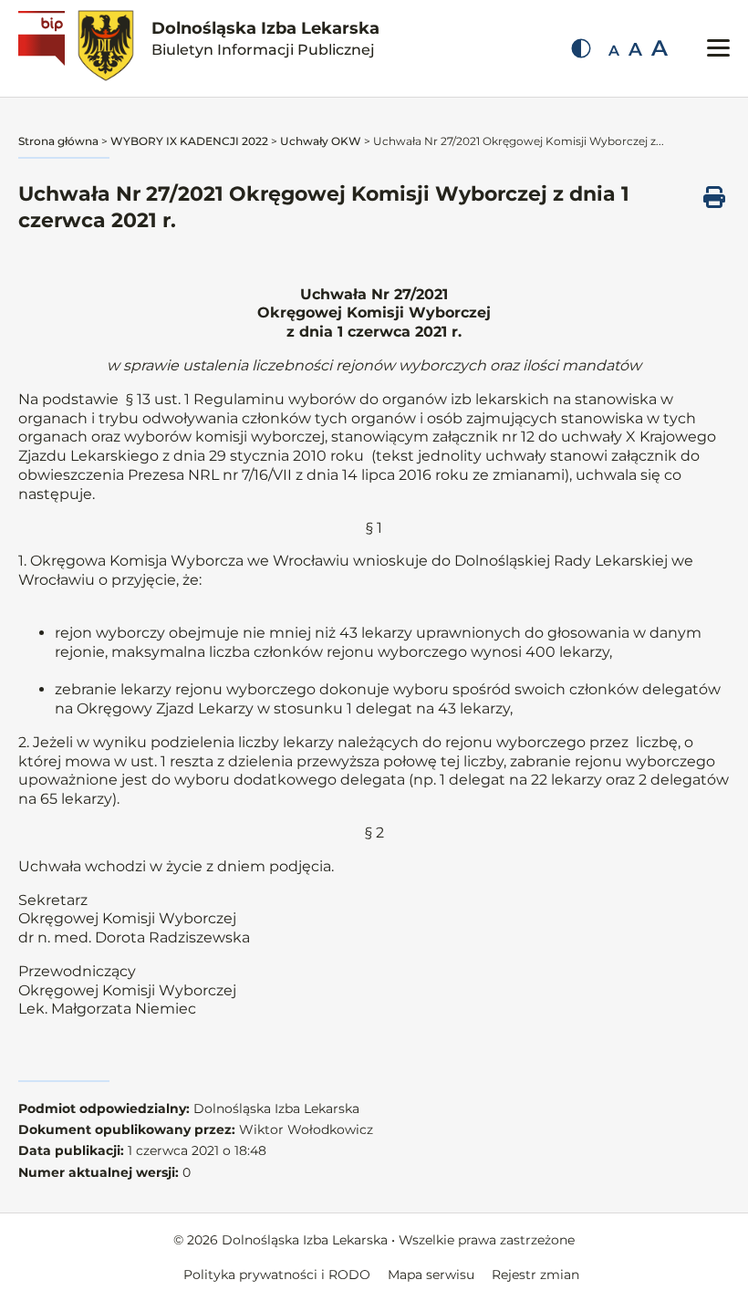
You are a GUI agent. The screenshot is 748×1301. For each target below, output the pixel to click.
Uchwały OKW (320, 141)
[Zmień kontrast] (581, 48)
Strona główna (58, 141)
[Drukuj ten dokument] (714, 197)
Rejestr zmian (535, 1274)
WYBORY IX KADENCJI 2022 (189, 141)
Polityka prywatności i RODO (276, 1274)
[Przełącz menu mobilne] (718, 48)
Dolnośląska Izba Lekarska (265, 38)
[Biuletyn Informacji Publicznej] (43, 48)
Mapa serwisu (431, 1274)
